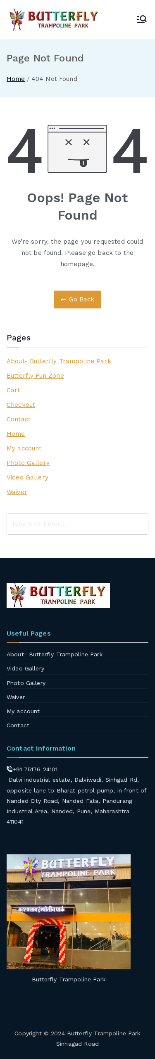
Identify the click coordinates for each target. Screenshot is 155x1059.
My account (24, 448)
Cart (13, 390)
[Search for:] (77, 524)
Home (16, 434)
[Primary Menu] (141, 20)
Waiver (17, 492)
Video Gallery (27, 477)
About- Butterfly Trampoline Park (59, 361)
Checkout (21, 404)
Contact (19, 419)
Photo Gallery (28, 463)
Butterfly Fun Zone (35, 375)
